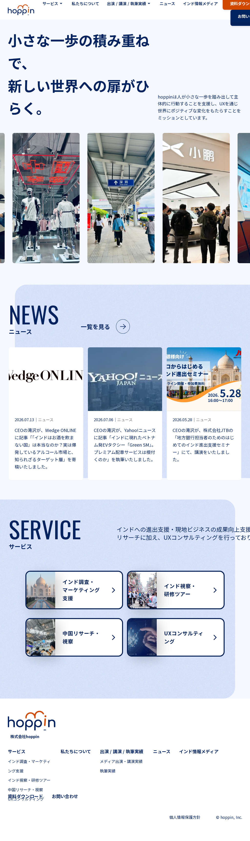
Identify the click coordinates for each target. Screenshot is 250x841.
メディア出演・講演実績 (121, 761)
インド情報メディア (199, 751)
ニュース (161, 751)
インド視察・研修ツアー (29, 780)
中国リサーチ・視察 (25, 789)
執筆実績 (107, 771)
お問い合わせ (65, 796)
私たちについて (76, 751)
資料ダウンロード (25, 796)
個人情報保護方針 (184, 817)
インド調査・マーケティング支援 (29, 765)
